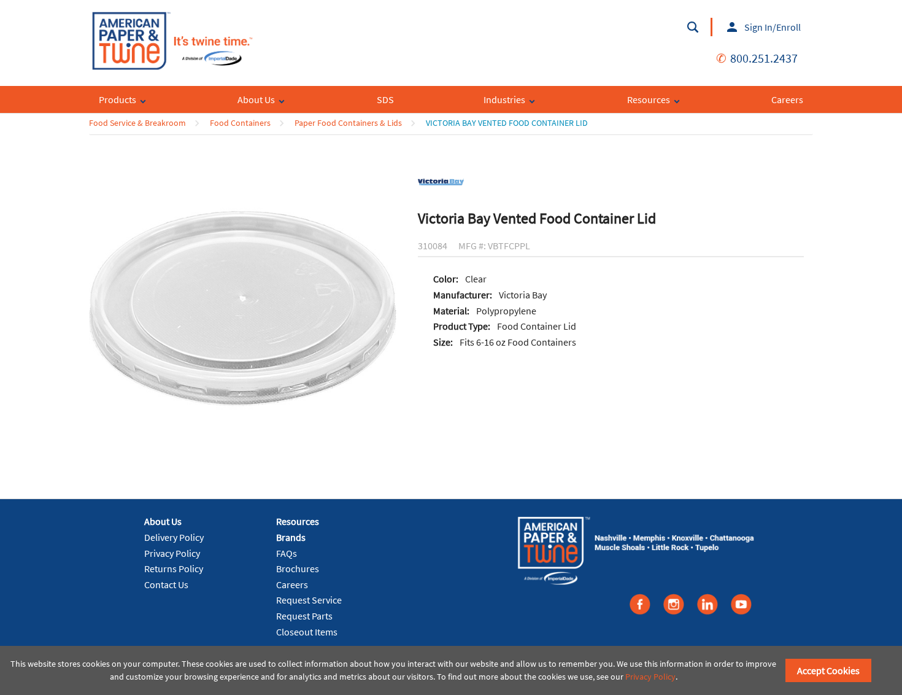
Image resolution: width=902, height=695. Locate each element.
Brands (291, 537)
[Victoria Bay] (441, 181)
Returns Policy (173, 568)
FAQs (286, 553)
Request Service (309, 600)
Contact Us (166, 584)
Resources (297, 521)
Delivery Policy (174, 537)
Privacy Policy (172, 553)
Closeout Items (306, 632)
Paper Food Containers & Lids (348, 122)
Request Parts (304, 616)
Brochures (297, 568)
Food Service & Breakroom (137, 122)
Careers (292, 584)
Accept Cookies (828, 670)
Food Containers (240, 122)
